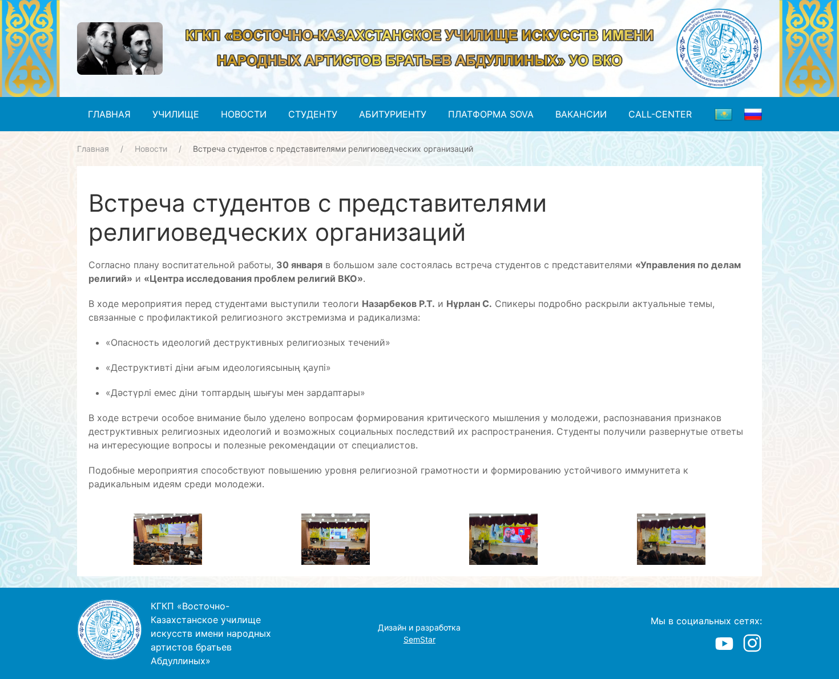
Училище (175, 114)
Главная (109, 114)
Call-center (660, 114)
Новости (244, 114)
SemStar (419, 639)
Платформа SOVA (491, 114)
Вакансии (581, 114)
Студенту (312, 114)
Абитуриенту (392, 114)
